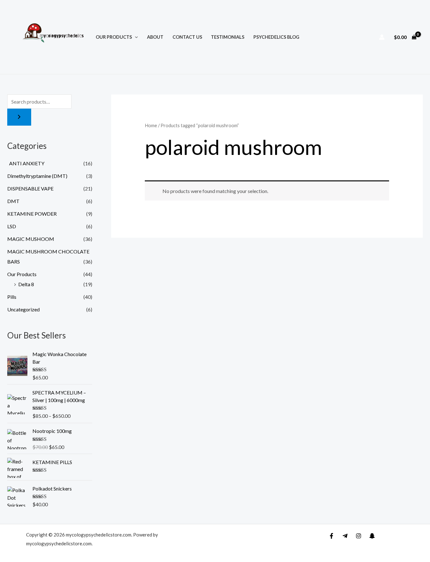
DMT (13, 201)
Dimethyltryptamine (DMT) (37, 176)
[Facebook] (331, 536)
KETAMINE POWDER (32, 214)
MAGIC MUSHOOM (30, 239)
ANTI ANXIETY (25, 163)
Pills (11, 297)
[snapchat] (372, 536)
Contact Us (187, 37)
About (155, 37)
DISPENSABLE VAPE (30, 188)
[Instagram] (358, 536)
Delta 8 (26, 284)
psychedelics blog (276, 37)
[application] (135, 37)
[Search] (19, 117)
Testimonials (227, 37)
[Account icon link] (382, 37)
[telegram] (345, 536)
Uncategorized (23, 309)
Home (151, 125)
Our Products (114, 37)
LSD (11, 226)
